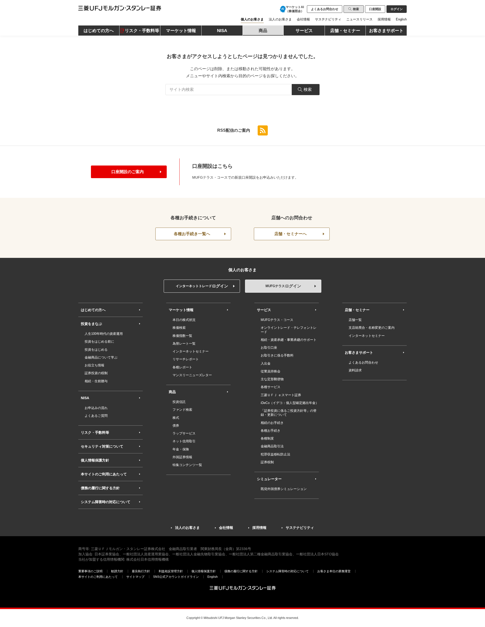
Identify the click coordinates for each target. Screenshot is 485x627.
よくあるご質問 (96, 416)
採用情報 (384, 19)
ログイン (202, 286)
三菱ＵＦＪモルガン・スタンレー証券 (112, 8)
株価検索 (179, 328)
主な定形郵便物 (272, 379)
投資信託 (179, 402)
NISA (85, 398)
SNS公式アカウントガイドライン (176, 577)
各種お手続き (270, 430)
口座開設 (375, 9)
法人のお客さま (280, 19)
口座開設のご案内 (127, 172)
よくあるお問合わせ (324, 9)
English (401, 19)
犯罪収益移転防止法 (275, 454)
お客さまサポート (359, 352)
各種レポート (182, 367)
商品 (172, 392)
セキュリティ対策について (102, 446)
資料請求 (355, 370)
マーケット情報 (181, 310)
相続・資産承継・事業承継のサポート (289, 340)
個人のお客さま (252, 19)
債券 (176, 425)
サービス (264, 310)
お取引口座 (269, 347)
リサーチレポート (186, 359)
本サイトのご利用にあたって (104, 474)
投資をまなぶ (91, 324)
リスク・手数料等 (95, 432)
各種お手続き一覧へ (192, 234)
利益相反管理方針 (171, 571)
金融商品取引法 (272, 446)
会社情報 (303, 19)
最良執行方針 (141, 571)
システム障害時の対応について (105, 502)
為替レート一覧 (184, 343)
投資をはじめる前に (99, 341)
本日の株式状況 (184, 320)
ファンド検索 (182, 410)
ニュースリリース (359, 19)
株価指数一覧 (182, 336)
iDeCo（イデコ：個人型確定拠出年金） (290, 403)
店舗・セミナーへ (290, 234)
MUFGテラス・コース (277, 320)
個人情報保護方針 (95, 460)
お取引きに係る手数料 (277, 355)
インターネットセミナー (191, 351)
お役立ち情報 (94, 365)
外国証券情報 (182, 457)
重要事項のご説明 (90, 571)
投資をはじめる (96, 349)
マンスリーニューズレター (192, 375)
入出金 (266, 363)
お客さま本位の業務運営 (334, 571)
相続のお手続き (272, 423)
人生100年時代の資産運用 (104, 334)
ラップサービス (184, 433)
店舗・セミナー (357, 310)
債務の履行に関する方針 (100, 488)
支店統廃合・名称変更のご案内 (372, 328)
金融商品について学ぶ (101, 357)
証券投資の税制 (96, 373)
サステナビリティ (328, 19)
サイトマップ (135, 577)
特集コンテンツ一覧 (187, 465)
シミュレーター (269, 479)
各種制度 (267, 438)
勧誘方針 (117, 571)
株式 (176, 418)
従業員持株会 (270, 371)
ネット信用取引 (184, 441)
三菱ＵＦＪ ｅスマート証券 (281, 395)
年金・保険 (181, 449)
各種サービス (270, 387)
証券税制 (267, 462)
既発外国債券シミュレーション (284, 489)
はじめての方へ (93, 310)
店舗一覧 (355, 320)
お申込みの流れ (96, 408)
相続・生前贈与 (96, 381)
